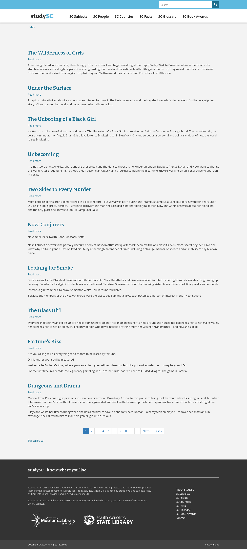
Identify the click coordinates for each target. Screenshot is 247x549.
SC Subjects (78, 16)
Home (31, 26)
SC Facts (145, 16)
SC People (101, 16)
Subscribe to (36, 440)
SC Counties (124, 16)
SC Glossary (167, 16)
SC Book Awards (195, 16)
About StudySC (185, 489)
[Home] (43, 16)
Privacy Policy (212, 544)
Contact (180, 518)
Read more (34, 59)
